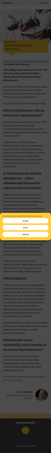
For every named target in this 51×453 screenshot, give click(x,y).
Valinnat (25, 234)
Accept (25, 221)
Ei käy (25, 227)
